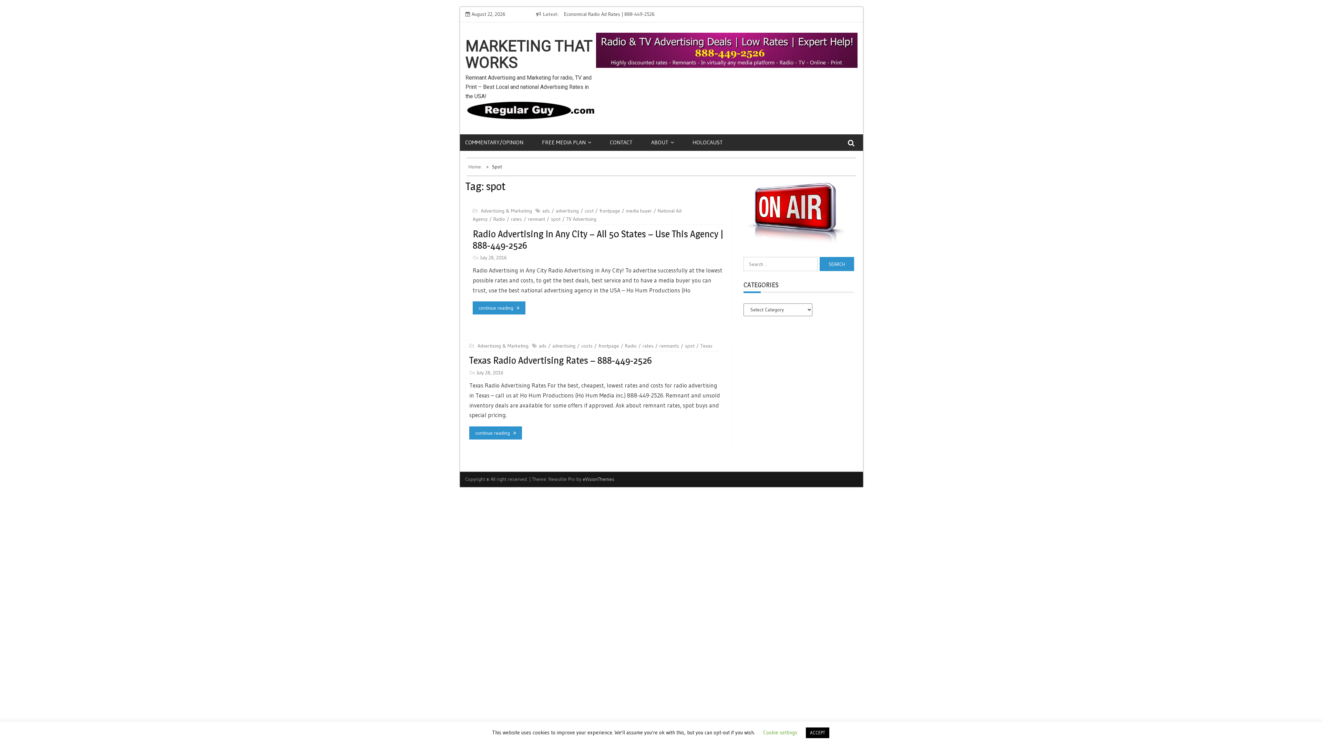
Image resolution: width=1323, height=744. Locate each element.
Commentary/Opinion (494, 142)
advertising (567, 211)
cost (589, 211)
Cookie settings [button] (780, 732)
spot (556, 219)
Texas (706, 346)
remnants (669, 346)
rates (516, 219)
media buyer (639, 211)
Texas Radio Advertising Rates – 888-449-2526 (560, 360)
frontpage (609, 211)
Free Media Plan (564, 142)
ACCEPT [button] (817, 732)
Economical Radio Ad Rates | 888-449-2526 (608, 14)
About (659, 142)
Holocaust (708, 142)
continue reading (496, 308)
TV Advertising (581, 219)
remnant (536, 219)
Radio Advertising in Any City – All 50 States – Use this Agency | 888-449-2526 (598, 239)
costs (587, 346)
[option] (626, 14)
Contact (621, 142)
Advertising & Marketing (506, 211)
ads (546, 211)
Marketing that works (528, 54)
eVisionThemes (598, 479)
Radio (499, 219)
